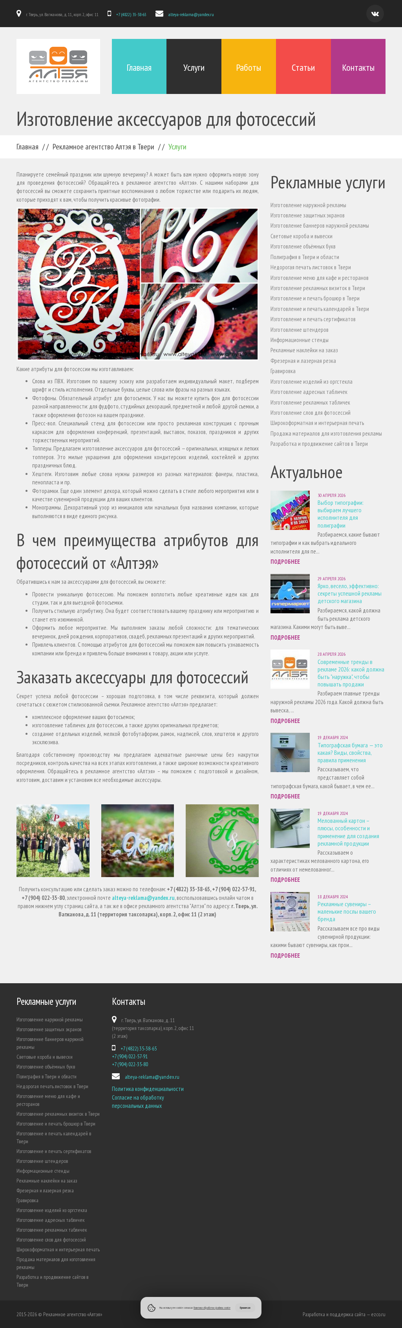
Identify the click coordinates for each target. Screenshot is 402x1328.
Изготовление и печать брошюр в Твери (315, 298)
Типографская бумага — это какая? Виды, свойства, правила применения (350, 752)
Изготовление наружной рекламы (308, 205)
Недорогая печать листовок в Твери (310, 267)
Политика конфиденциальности (148, 1089)
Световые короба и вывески (301, 236)
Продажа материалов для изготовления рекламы (326, 433)
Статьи (303, 67)
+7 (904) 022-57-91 (130, 1056)
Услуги (194, 67)
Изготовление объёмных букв (303, 246)
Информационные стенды (299, 340)
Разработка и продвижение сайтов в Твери (319, 443)
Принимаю (245, 1308)
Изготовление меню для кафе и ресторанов (319, 277)
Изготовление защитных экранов (307, 215)
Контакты (358, 67)
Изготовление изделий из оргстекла (311, 381)
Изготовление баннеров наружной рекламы (319, 225)
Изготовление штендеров (299, 329)
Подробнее (285, 561)
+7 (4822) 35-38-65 (131, 14)
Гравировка (283, 371)
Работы (248, 67)
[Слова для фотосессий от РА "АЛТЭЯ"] (53, 840)
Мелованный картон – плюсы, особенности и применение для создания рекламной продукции (348, 832)
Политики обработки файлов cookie (212, 1308)
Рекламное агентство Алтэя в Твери (103, 147)
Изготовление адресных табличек (308, 391)
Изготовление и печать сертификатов (313, 319)
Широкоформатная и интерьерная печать (317, 423)
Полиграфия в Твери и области (304, 257)
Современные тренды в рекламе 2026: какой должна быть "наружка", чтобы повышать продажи (351, 673)
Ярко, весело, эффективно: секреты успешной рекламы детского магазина (350, 593)
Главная (139, 67)
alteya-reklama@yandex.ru (191, 14)
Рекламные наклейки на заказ (304, 350)
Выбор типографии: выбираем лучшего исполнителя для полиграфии (341, 513)
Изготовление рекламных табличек (310, 402)
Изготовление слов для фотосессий (310, 412)
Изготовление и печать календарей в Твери (319, 309)
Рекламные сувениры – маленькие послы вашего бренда (347, 911)
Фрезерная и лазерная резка (303, 360)
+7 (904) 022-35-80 (130, 1064)
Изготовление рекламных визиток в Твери (317, 288)
